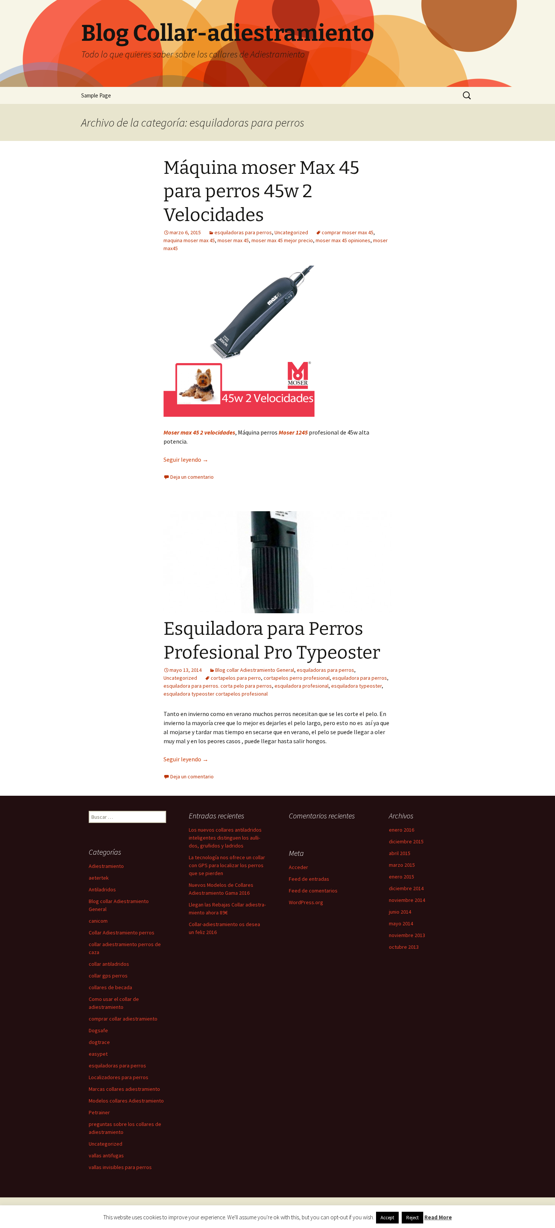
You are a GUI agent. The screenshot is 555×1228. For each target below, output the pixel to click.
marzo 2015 (402, 864)
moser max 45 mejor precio (282, 240)
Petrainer (99, 1112)
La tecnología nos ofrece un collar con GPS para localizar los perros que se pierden (227, 865)
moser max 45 (233, 240)
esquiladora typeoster (356, 685)
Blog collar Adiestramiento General (254, 670)
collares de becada (110, 987)
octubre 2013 (404, 946)
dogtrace (99, 1042)
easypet (98, 1053)
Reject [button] (412, 1217)
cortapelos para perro (236, 677)
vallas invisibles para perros (120, 1167)
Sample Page (96, 95)
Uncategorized (291, 232)
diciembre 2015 (406, 841)
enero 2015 (401, 876)
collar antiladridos (109, 963)
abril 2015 (399, 853)
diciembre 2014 (406, 888)
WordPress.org (306, 902)
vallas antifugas (106, 1155)
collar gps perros (108, 975)
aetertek (99, 877)
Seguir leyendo (185, 459)
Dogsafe (98, 1030)
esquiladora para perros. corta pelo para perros (217, 685)
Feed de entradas (309, 878)
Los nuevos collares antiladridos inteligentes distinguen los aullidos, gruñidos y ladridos (225, 837)
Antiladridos (102, 889)
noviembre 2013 (407, 935)
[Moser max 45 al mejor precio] (238, 340)
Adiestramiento (106, 866)
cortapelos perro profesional (297, 677)
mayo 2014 (401, 923)
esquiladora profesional (301, 685)
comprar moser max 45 (347, 232)
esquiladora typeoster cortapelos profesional (215, 693)
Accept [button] (387, 1217)
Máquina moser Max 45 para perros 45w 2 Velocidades (261, 191)
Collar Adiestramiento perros (121, 932)
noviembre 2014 (407, 900)
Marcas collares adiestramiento (124, 1089)
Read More (438, 1217)
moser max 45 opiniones (343, 240)
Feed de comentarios (313, 890)
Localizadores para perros (118, 1077)
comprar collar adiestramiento (123, 1018)
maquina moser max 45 (189, 240)
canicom (98, 920)
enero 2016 (401, 829)
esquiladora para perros (359, 677)
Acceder (298, 867)
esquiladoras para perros (243, 232)
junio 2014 (400, 911)
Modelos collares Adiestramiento (126, 1100)
